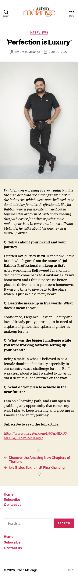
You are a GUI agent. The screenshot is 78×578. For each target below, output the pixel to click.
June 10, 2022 (58, 52)
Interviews (39, 32)
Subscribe (12, 499)
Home (8, 494)
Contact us (12, 505)
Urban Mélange (30, 52)
